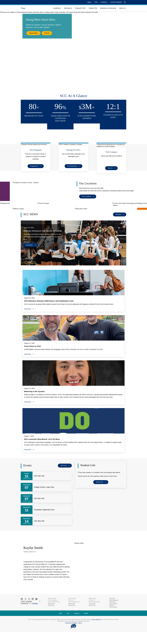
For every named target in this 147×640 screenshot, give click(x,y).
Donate (86, 613)
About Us (122, 8)
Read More (29, 245)
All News (118, 214)
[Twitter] (25, 599)
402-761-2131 (92, 603)
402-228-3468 (51, 603)
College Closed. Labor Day (44, 487)
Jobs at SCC (112, 598)
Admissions (68, 8)
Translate (35, 603)
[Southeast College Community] (31, 8)
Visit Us (46, 33)
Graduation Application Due (44, 510)
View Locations (86, 196)
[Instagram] (29, 599)
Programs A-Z (34, 166)
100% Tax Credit (113, 607)
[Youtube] (36, 599)
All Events (63, 465)
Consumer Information (71, 622)
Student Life (93, 8)
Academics (57, 8)
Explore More (33, 33)
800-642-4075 (71, 605)
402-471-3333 (71, 603)
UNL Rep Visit (39, 476)
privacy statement (96, 619)
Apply (89, 2)
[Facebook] (22, 599)
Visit (95, 2)
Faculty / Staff (112, 601)
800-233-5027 (51, 605)
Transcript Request (113, 600)
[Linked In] (33, 599)
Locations (103, 2)
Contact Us (111, 605)
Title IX (80, 622)
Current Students (116, 2)
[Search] (124, 2)
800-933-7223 (92, 605)
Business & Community (108, 8)
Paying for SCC (80, 8)
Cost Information (72, 166)
